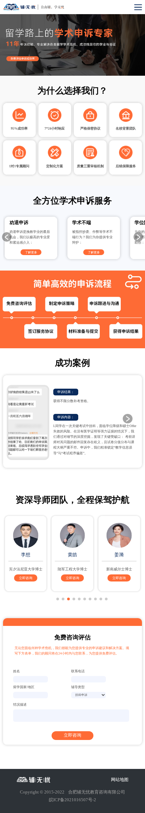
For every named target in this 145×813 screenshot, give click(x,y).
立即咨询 (25, 578)
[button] (138, 237)
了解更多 (31, 252)
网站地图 (119, 780)
